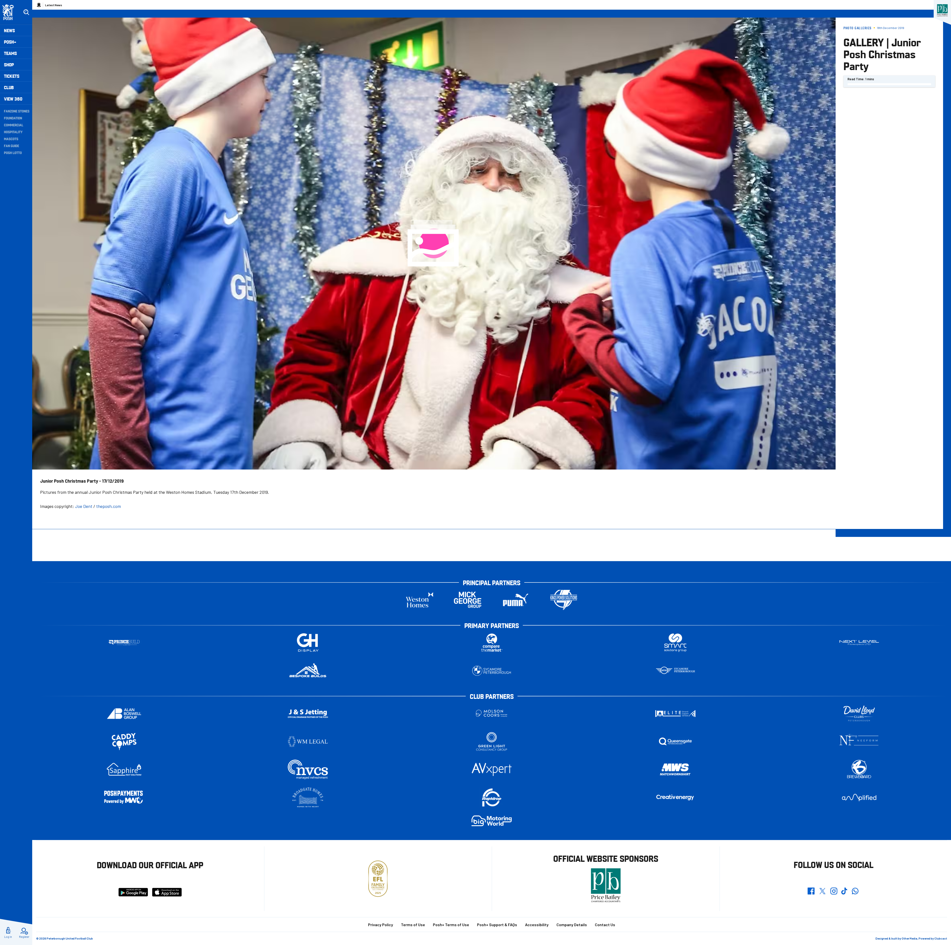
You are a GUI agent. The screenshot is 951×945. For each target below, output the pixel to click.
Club (9, 87)
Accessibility (537, 924)
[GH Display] (308, 643)
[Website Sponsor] (942, 10)
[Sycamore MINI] (675, 671)
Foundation (13, 117)
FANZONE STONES (16, 110)
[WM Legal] (308, 742)
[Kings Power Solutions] (564, 600)
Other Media (909, 938)
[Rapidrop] (492, 798)
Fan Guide (11, 145)
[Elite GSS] (675, 714)
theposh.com (108, 506)
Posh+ (10, 42)
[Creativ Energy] (675, 797)
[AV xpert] (492, 769)
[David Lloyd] (859, 714)
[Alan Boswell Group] (124, 714)
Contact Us (605, 924)
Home (39, 5)
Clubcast (940, 938)
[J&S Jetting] (308, 713)
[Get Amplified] (859, 797)
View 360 (13, 99)
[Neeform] (859, 742)
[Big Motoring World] (492, 820)
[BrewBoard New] (859, 770)
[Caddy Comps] (124, 742)
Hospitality (13, 131)
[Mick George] (468, 600)
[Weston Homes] (419, 600)
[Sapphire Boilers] (124, 769)
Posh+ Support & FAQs (497, 924)
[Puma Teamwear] (516, 600)
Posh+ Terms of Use (451, 924)
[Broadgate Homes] (308, 798)
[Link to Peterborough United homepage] (10, 12)
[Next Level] (859, 643)
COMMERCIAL (13, 124)
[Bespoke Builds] (308, 671)
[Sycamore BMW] (492, 671)
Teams (10, 53)
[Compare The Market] (492, 643)
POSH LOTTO (13, 152)
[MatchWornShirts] (675, 770)
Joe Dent (83, 506)
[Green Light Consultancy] (492, 742)
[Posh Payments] (124, 797)
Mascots (11, 138)
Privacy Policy (380, 924)
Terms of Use (413, 924)
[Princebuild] (124, 643)
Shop (9, 64)
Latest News (53, 5)
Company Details (571, 924)
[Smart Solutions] (675, 643)
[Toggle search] (26, 12)
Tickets (11, 76)
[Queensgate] (675, 742)
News (9, 30)
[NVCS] (308, 770)
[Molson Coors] (492, 714)
